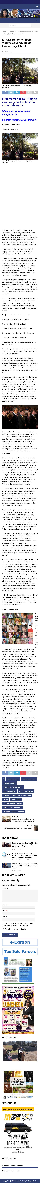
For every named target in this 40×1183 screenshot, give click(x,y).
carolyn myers (13, 779)
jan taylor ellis (9, 791)
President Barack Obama (13, 803)
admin (6, 52)
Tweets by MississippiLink (11, 1171)
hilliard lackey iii (28, 779)
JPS (20, 791)
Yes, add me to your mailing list (15, 929)
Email (4, 911)
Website (5, 917)
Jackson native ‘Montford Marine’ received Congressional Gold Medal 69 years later (25, 845)
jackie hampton (9, 783)
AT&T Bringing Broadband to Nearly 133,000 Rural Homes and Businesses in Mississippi (24, 855)
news (6, 799)
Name (4, 904)
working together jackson (14, 811)
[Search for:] (20, 25)
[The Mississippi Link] (20, 17)
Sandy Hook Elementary (12, 807)
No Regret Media (31, 1181)
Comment (5, 888)
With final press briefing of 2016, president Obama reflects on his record (24, 866)
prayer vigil (15, 799)
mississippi (29, 791)
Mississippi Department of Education (17, 795)
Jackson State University (13, 787)
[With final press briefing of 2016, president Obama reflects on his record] (6, 865)
